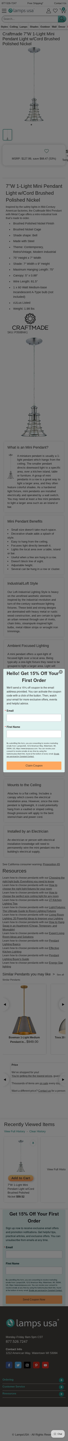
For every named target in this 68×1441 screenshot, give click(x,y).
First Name (13, 727)
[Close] (62, 672)
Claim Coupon (34, 765)
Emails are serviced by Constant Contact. (33, 755)
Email (10, 710)
